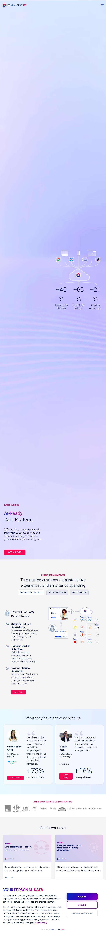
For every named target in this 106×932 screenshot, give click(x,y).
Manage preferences (82, 913)
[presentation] (27, 848)
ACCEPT (82, 896)
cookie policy (41, 922)
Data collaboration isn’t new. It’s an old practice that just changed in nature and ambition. (26, 869)
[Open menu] (102, 5)
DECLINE (82, 905)
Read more (10, 877)
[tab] (31, 592)
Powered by (53, 929)
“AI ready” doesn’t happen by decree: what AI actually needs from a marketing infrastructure (78, 869)
